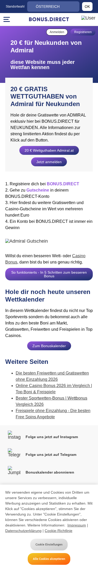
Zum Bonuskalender (49, 346)
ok (87, 6)
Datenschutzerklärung (23, 531)
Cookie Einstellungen (49, 544)
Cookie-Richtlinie (58, 531)
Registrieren (83, 32)
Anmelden (57, 32)
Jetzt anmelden (49, 162)
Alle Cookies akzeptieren (49, 558)
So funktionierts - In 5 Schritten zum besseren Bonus (49, 274)
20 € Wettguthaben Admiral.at (49, 150)
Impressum (76, 525)
